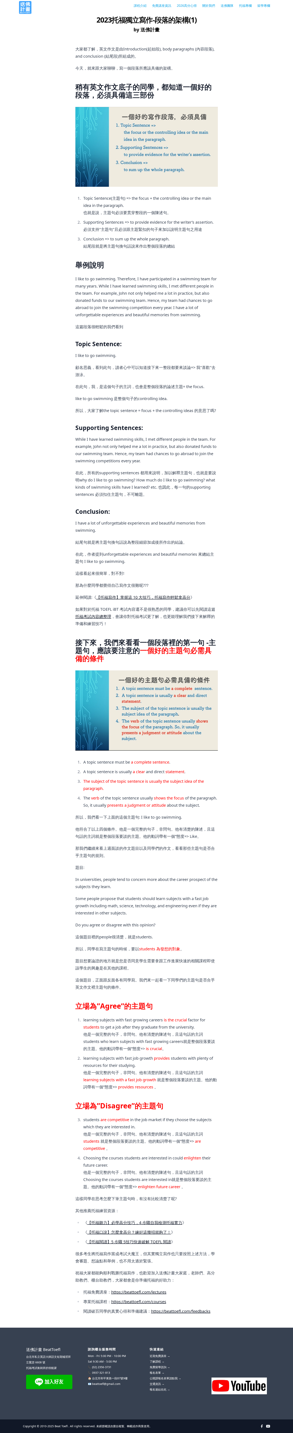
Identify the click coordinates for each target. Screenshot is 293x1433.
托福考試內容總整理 (93, 616)
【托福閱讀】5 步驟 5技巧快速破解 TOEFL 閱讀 (129, 1241)
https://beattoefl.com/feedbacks (180, 1311)
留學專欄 (263, 5)
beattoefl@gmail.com (106, 1384)
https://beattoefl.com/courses (138, 1301)
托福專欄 (245, 5)
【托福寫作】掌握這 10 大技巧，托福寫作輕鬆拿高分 (143, 597)
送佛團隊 (227, 5)
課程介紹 (140, 5)
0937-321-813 (101, 1373)
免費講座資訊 (161, 5)
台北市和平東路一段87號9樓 (110, 1378)
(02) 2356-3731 (101, 1367)
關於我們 (208, 5)
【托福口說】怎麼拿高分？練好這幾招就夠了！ (129, 1232)
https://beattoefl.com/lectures (138, 1292)
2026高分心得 (187, 5)
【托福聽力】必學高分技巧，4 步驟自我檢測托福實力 (134, 1222)
